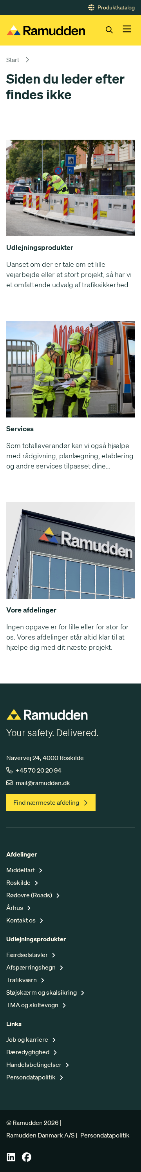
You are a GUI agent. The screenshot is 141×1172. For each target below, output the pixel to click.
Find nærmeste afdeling (46, 802)
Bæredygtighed (28, 1052)
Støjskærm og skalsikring (42, 992)
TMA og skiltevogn (33, 1005)
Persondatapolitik (31, 1077)
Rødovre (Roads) (29, 895)
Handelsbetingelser (34, 1064)
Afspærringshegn (31, 967)
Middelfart (21, 870)
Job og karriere (27, 1039)
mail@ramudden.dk (43, 783)
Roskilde (19, 882)
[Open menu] (127, 30)
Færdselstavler (27, 955)
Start (12, 60)
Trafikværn (22, 980)
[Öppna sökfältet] (114, 30)
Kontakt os (21, 920)
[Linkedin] (11, 1159)
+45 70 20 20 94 (38, 770)
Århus (15, 907)
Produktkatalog (116, 7)
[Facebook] (26, 1159)
